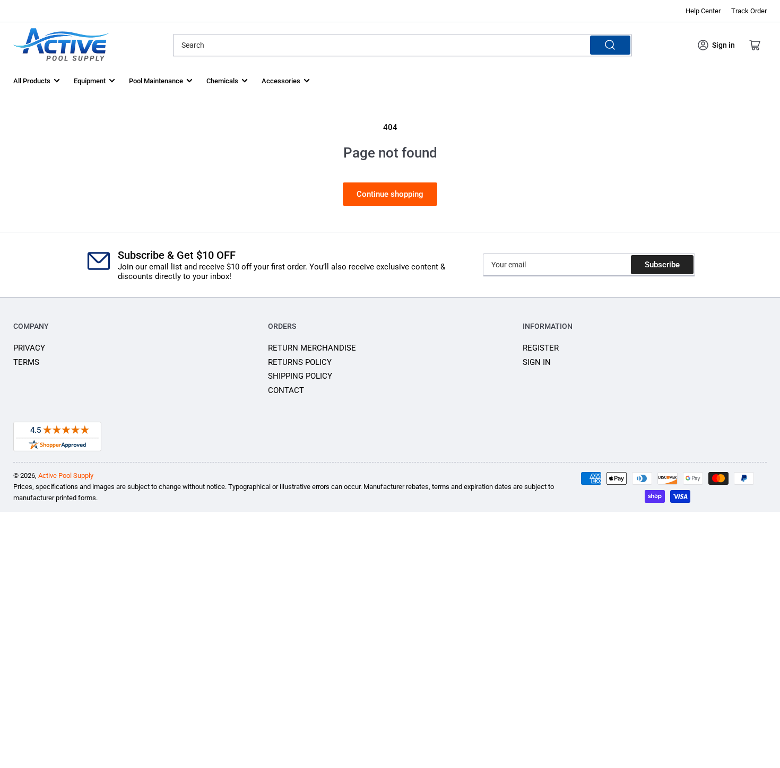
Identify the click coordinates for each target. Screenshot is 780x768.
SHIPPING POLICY (300, 376)
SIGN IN (537, 362)
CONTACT (286, 390)
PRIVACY (29, 348)
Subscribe (662, 264)
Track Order (749, 11)
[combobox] (402, 45)
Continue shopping (390, 194)
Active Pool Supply (65, 475)
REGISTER (541, 348)
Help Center (703, 11)
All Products (31, 81)
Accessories (281, 81)
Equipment (90, 81)
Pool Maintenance (156, 81)
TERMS (26, 362)
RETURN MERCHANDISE (312, 348)
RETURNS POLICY (300, 362)
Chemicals (222, 81)
